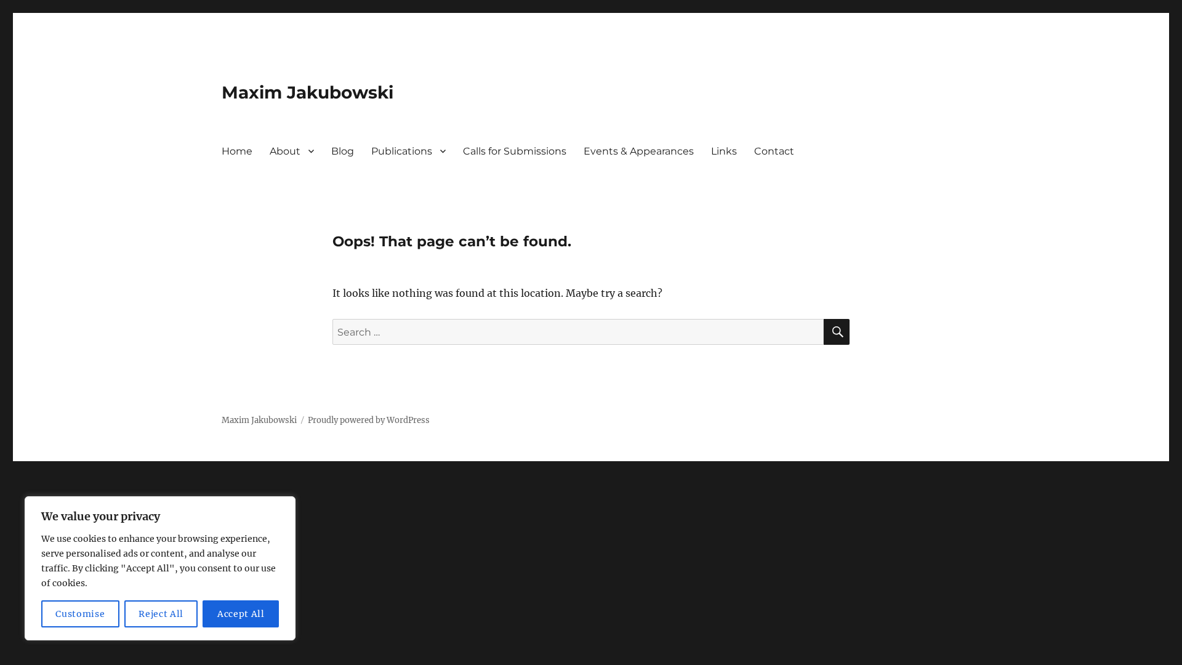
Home (237, 151)
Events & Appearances (639, 151)
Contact (774, 151)
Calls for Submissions (514, 151)
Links (724, 151)
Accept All (241, 613)
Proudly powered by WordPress (369, 420)
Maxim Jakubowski (307, 92)
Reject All (161, 613)
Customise (80, 613)
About (285, 151)
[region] (160, 568)
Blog (342, 151)
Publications (401, 151)
